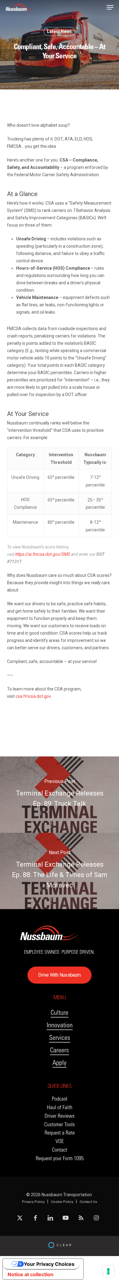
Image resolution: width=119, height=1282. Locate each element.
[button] (110, 7)
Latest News (59, 31)
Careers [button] (59, 1050)
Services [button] (59, 1037)
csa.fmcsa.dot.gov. (34, 696)
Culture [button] (59, 1012)
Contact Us (88, 1202)
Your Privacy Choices (49, 1264)
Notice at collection (30, 1274)
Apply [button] (59, 1062)
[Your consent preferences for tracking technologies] (108, 1271)
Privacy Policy (33, 1202)
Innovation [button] (60, 1025)
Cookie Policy (62, 1202)
